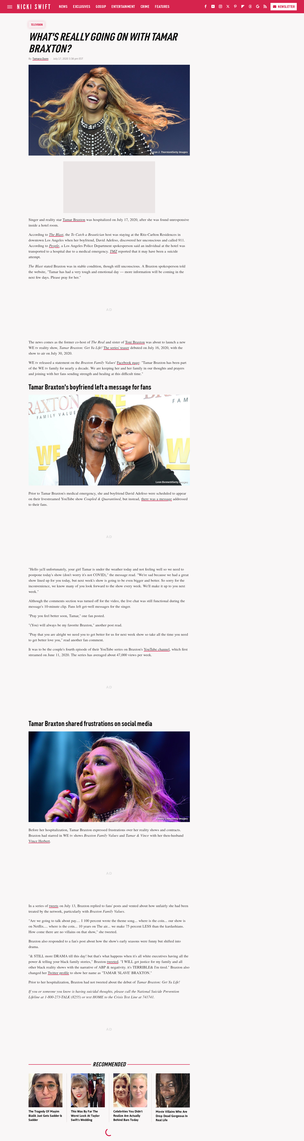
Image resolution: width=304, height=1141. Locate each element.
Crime (145, 6)
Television (37, 24)
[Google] (258, 7)
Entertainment (123, 6)
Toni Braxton (135, 341)
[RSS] (265, 7)
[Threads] (250, 7)
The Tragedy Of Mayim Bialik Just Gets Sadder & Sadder (45, 1116)
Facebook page (128, 362)
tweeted (112, 961)
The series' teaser (116, 347)
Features (162, 6)
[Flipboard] (243, 7)
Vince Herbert (39, 840)
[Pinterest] (235, 7)
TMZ (113, 251)
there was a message (156, 498)
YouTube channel (157, 649)
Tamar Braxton (74, 219)
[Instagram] (220, 7)
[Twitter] (228, 7)
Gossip (101, 6)
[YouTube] (213, 7)
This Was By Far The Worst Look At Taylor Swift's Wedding (85, 1116)
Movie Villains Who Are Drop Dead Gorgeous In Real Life (172, 1116)
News (63, 6)
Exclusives (81, 6)
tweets (53, 905)
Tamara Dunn (40, 58)
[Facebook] (205, 7)
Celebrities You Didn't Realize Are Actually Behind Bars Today (127, 1116)
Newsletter (286, 7)
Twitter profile (58, 972)
